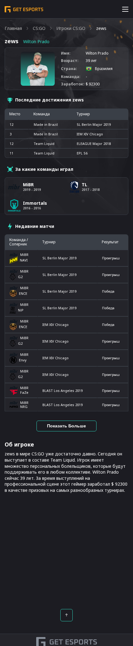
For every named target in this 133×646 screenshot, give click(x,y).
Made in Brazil (46, 124)
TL (84, 184)
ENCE (23, 293)
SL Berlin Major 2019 (59, 258)
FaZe (24, 392)
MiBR (24, 255)
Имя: (66, 53)
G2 (20, 276)
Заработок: (72, 84)
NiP (21, 310)
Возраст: (70, 60)
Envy (23, 360)
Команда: (70, 76)
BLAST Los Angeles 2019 (62, 391)
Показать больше (66, 425)
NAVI (24, 260)
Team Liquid (44, 144)
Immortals (35, 203)
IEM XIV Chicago (55, 325)
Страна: (69, 68)
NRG (24, 407)
